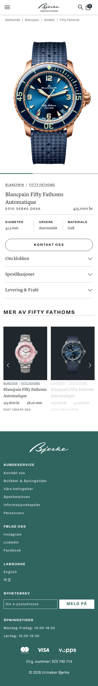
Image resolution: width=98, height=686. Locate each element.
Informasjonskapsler (22, 505)
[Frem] (90, 365)
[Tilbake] (8, 365)
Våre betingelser (18, 489)
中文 (7, 580)
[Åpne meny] (7, 7)
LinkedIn (11, 542)
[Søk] (80, 7)
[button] (49, 259)
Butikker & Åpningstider (25, 481)
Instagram (13, 534)
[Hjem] (49, 7)
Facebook (12, 550)
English (10, 572)
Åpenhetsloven (17, 497)
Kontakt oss (49, 244)
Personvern (14, 513)
